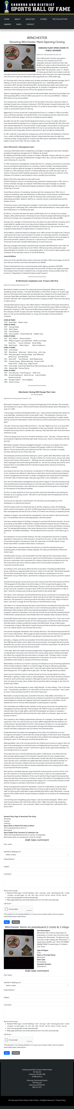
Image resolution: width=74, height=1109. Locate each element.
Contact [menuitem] (30, 24)
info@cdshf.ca (37, 1076)
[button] (20, 949)
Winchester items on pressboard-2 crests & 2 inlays (22, 837)
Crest (39, 953)
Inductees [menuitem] (30, 19)
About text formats (11, 891)
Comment (7, 874)
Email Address (9, 859)
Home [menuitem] (6, 19)
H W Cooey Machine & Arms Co (15, 828)
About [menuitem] (17, 19)
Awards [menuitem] (7, 24)
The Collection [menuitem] (59, 19)
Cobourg (7, 823)
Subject (6, 867)
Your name (8, 844)
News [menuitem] (18, 24)
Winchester (8, 830)
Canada (6, 821)
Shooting (7, 819)
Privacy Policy (61, 1100)
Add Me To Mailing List (12, 852)
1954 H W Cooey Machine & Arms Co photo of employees (24, 835)
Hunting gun (41, 962)
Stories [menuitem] (43, 19)
